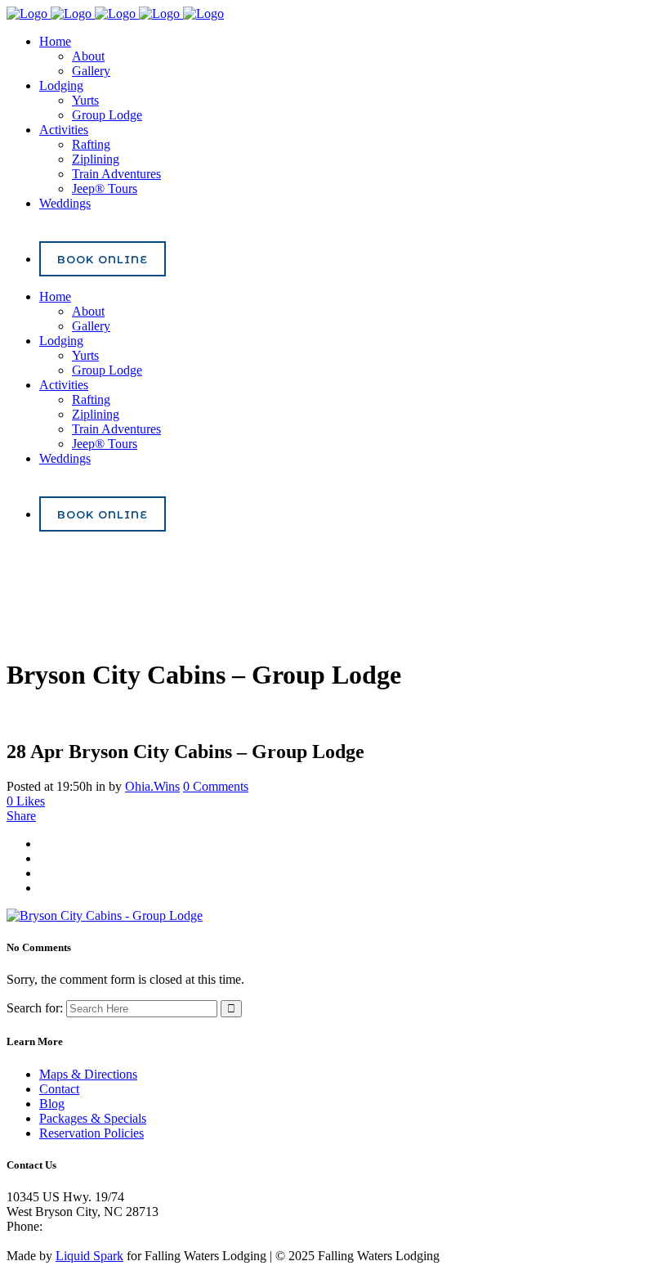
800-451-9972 (82, 1226)
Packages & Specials (92, 1118)
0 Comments (215, 786)
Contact (59, 1089)
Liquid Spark (89, 1256)
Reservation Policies (91, 1133)
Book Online (102, 259)
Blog (52, 1104)
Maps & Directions (88, 1074)
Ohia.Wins (152, 786)
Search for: (35, 1008)
